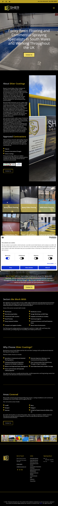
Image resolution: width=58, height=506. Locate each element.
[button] (29, 54)
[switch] (22, 258)
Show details (50, 263)
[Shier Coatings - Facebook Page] (3, 1)
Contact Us (32, 479)
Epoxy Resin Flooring (11, 207)
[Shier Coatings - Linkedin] (9, 1)
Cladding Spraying (33, 475)
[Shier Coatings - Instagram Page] (6, 1)
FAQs (31, 477)
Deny (10, 267)
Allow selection (29, 267)
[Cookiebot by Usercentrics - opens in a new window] (50, 238)
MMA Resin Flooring (47, 207)
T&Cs (41, 503)
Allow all (47, 267)
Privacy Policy (32, 481)
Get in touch (10, 276)
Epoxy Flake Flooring (29, 207)
